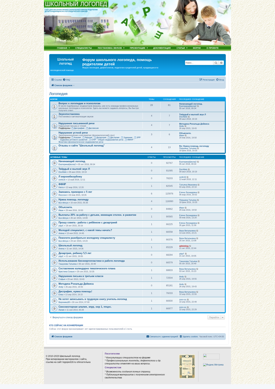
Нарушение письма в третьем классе (81, 276)
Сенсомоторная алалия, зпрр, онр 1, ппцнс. (85, 306)
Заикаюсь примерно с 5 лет (75, 191)
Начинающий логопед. (190, 104)
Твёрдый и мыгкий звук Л (192, 114)
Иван (181, 135)
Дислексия (93, 128)
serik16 (62, 180)
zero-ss (182, 299)
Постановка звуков (110, 48)
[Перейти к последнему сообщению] (198, 162)
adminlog (184, 246)
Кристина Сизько (67, 271)
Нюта (61, 187)
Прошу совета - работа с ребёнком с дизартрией (88, 222)
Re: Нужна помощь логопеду (194, 146)
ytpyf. (61, 225)
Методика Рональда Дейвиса (194, 124)
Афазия (89, 137)
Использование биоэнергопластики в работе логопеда (92, 260)
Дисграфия (79, 128)
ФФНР (62, 184)
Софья (62, 279)
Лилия (61, 310)
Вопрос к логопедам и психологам (79, 103)
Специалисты (83, 48)
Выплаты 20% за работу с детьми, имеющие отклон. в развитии (97, 214)
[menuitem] (66, 80)
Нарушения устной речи (73, 132)
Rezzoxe (63, 195)
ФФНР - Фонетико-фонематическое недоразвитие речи (97, 141)
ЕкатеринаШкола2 (187, 106)
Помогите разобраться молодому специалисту (87, 237)
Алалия (77, 137)
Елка (61, 294)
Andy (181, 126)
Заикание (128, 137)
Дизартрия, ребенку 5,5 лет (75, 253)
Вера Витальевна (187, 231)
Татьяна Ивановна (188, 185)
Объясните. (185, 133)
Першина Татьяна (187, 148)
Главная (62, 48)
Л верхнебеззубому (70, 176)
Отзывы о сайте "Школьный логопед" (82, 145)
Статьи (181, 48)
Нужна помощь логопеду (73, 199)
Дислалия (115, 137)
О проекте (213, 48)
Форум (197, 48)
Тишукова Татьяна (68, 264)
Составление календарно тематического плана (87, 268)
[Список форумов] (66, 61)
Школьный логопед (70, 245)
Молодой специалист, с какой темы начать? (85, 230)
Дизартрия (101, 137)
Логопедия (58, 94)
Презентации (137, 48)
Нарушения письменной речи (76, 123)
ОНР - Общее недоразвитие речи (107, 140)
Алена (61, 233)
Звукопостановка (69, 114)
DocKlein (183, 117)
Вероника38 (64, 302)
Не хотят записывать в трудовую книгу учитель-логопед (93, 299)
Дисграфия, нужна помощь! (75, 291)
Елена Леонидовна (188, 192)
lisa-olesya (63, 203)
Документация (162, 48)
